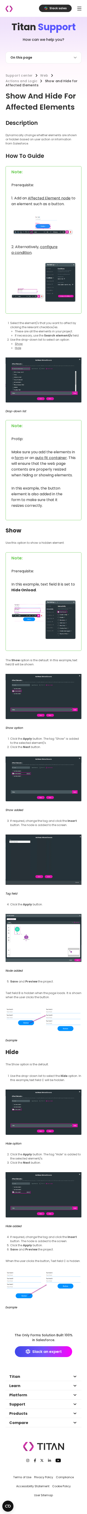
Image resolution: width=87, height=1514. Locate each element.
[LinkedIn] (49, 1460)
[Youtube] (58, 1460)
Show (19, 344)
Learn (14, 1385)
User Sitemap (43, 1495)
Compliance (65, 1477)
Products (18, 1413)
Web (44, 75)
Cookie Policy (61, 1486)
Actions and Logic (21, 81)
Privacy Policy (43, 1477)
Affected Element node (49, 198)
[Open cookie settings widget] (7, 1506)
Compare (18, 1422)
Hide (18, 348)
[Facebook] (35, 1460)
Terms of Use (22, 1477)
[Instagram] (27, 1460)
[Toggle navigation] (79, 8)
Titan (14, 1376)
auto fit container (51, 457)
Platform (18, 1395)
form (19, 457)
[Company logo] (9, 9)
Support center (19, 75)
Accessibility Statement (32, 1486)
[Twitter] (42, 1460)
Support (17, 1404)
